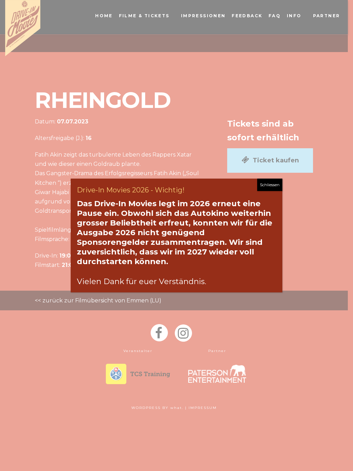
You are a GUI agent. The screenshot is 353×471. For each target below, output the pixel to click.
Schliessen (270, 184)
